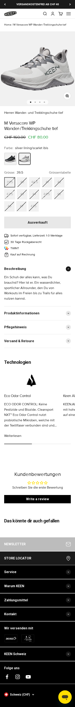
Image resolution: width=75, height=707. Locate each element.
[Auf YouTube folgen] (28, 677)
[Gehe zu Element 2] (35, 102)
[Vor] (70, 4)
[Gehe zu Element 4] (44, 102)
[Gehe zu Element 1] (30, 102)
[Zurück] (5, 4)
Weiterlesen (12, 435)
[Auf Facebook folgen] (7, 677)
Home (7, 24)
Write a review (37, 499)
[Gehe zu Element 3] (39, 102)
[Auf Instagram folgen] (17, 677)
